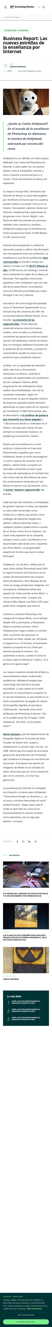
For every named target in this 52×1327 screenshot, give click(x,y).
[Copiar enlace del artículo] (35, 841)
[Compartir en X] (23, 841)
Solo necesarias (26, 1315)
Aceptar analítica (26, 1322)
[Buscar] (43, 7)
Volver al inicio (12, 17)
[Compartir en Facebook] (17, 841)
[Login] (39, 7)
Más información (34, 1308)
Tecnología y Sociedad (16, 30)
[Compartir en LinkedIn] (29, 841)
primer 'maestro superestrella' (23, 489)
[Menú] (5, 7)
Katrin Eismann (11, 734)
